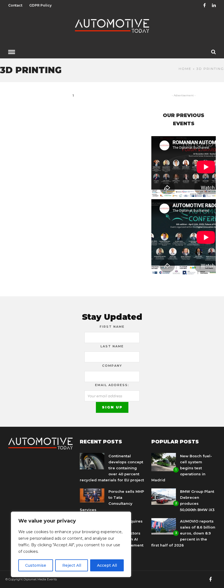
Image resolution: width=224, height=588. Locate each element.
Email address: (112, 385)
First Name (112, 327)
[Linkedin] (214, 5)
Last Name (112, 346)
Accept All (107, 565)
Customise (35, 565)
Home (185, 69)
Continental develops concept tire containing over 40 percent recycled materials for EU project (112, 468)
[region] (71, 544)
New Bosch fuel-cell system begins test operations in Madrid (181, 468)
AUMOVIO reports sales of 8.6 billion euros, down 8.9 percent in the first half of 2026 (183, 533)
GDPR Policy (40, 5)
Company (112, 366)
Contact (15, 5)
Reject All (71, 565)
